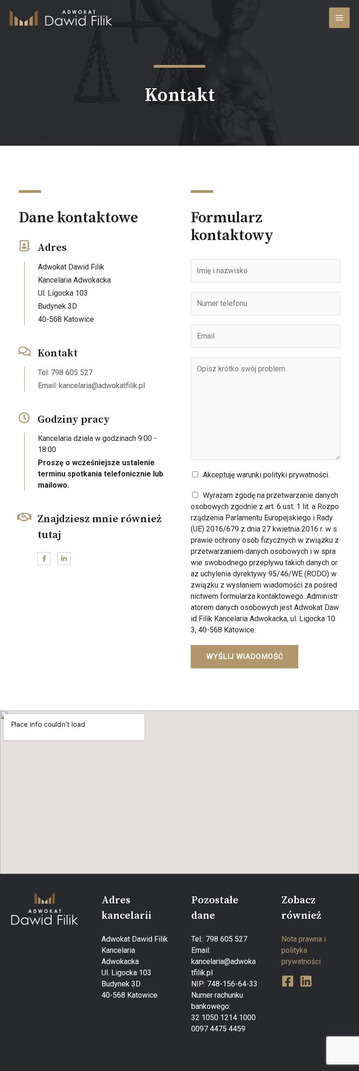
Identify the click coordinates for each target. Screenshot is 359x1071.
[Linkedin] (306, 981)
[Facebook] (287, 981)
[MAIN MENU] (339, 17)
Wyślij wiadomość (244, 656)
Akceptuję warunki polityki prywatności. (266, 474)
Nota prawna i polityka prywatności (303, 950)
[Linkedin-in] (64, 558)
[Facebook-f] (43, 558)
